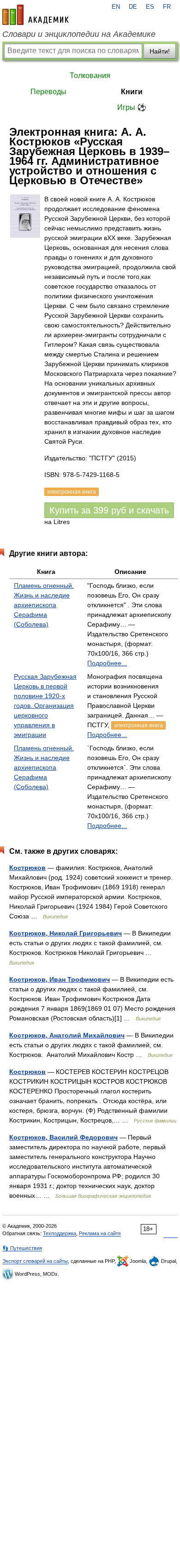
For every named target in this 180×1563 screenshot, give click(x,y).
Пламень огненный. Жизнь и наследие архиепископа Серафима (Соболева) (44, 605)
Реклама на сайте (100, 1233)
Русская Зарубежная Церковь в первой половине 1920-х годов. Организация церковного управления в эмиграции (45, 705)
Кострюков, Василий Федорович (63, 1137)
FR (167, 7)
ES (150, 7)
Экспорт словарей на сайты (35, 1261)
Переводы (48, 92)
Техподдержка (59, 1233)
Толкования (90, 75)
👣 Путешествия (22, 1248)
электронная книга (138, 725)
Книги (132, 92)
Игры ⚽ (131, 107)
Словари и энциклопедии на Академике (79, 34)
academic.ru (35, 15)
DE (133, 7)
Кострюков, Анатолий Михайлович (67, 1035)
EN (116, 7)
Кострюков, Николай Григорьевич (65, 933)
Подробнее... (107, 663)
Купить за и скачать (109, 510)
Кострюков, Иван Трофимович (59, 979)
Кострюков (27, 867)
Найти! (160, 51)
